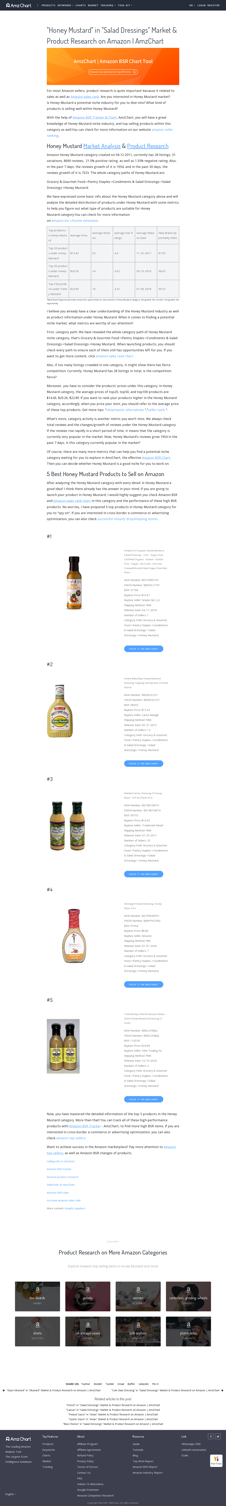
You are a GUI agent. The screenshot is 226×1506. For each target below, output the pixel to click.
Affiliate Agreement (89, 1449)
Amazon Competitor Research (95, 1495)
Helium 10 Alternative (90, 1484)
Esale (185, 1455)
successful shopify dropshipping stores (127, 519)
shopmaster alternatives (125, 410)
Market (93, 5)
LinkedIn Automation (194, 1449)
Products (48, 5)
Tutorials (138, 1449)
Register (213, 5)
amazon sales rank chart (114, 356)
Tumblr (109, 1384)
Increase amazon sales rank (64, 1200)
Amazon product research (62, 1177)
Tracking (47, 1467)
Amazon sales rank (85, 97)
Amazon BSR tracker (59, 1169)
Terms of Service (87, 1467)
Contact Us (84, 1472)
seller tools (156, 410)
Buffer (131, 1384)
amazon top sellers (70, 1138)
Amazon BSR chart (58, 1192)
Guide (136, 1444)
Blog (135, 1455)
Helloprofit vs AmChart (61, 1161)
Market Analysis (102, 145)
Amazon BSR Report (145, 1467)
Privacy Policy (85, 1461)
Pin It (155, 1384)
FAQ (79, 1478)
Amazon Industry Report (148, 1472)
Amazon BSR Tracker (85, 1126)
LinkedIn (144, 1384)
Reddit (98, 1384)
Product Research (148, 145)
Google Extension (88, 1489)
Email (121, 1384)
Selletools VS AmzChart (61, 1184)
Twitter (85, 1384)
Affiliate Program (87, 1444)
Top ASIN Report (143, 1461)
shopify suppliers (75, 1208)
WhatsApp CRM (191, 1444)
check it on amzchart (144, 648)
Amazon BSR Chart (156, 457)
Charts (81, 5)
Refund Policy (85, 1455)
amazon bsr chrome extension (75, 220)
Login (202, 5)
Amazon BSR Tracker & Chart (95, 117)
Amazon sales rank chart (72, 501)
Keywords (48, 1449)
